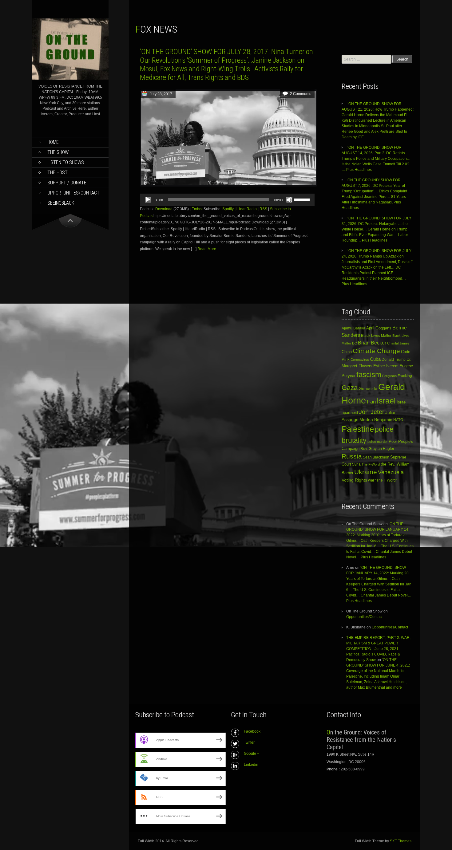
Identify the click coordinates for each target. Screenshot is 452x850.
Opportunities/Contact (73, 193)
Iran (371, 402)
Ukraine (365, 472)
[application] (227, 200)
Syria (356, 464)
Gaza (350, 388)
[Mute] (289, 200)
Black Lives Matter (376, 335)
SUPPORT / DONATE (66, 183)
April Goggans (378, 328)
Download (163, 209)
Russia (352, 456)
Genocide (368, 388)
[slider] (302, 199)
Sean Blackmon (376, 457)
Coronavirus (360, 359)
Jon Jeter (371, 411)
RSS (263, 209)
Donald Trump (394, 359)
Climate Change (376, 350)
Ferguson (389, 376)
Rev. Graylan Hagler (377, 449)
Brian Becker (372, 342)
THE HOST (57, 172)
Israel (386, 401)
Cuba (375, 359)
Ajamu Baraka (353, 328)
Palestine (358, 429)
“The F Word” (386, 480)
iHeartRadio (246, 209)
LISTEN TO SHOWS (65, 162)
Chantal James (398, 343)
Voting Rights (354, 480)
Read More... (208, 249)
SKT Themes (400, 841)
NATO (398, 420)
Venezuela (391, 472)
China (347, 351)
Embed (198, 209)
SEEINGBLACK (60, 203)
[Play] (148, 200)
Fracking (405, 376)
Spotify (228, 209)
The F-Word (371, 464)
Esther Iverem (385, 366)
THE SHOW (58, 152)
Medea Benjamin (375, 419)
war (371, 480)
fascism (368, 374)
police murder (377, 441)
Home (53, 142)
